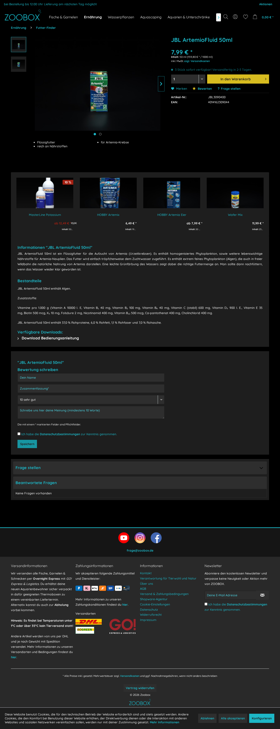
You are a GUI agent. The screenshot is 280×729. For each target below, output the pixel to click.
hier (13, 657)
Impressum (148, 620)
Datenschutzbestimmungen (60, 434)
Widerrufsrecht (151, 615)
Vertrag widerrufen (140, 688)
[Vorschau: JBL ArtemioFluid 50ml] (18, 44)
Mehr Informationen (164, 722)
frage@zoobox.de (140, 550)
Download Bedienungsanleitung (50, 338)
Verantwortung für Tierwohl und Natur (168, 578)
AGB (143, 589)
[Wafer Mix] (235, 193)
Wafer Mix (235, 215)
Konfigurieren (262, 718)
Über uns (146, 584)
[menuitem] (235, 16)
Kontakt (146, 573)
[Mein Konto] (235, 16)
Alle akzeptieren (233, 718)
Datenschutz (149, 610)
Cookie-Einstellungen (155, 604)
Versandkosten (129, 675)
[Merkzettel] (245, 16)
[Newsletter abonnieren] (262, 595)
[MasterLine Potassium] (44, 193)
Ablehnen (207, 718)
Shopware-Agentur (154, 599)
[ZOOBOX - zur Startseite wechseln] (23, 15)
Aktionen (265, 4)
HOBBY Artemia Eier (171, 215)
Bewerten (204, 89)
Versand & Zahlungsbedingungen (164, 594)
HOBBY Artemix (108, 215)
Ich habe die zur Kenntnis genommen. (69, 434)
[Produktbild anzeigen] (100, 134)
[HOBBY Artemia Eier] (171, 193)
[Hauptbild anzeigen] (95, 134)
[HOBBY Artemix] (108, 193)
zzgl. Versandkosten (197, 61)
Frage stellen (230, 89)
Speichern (27, 444)
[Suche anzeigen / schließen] (225, 16)
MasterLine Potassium (45, 215)
